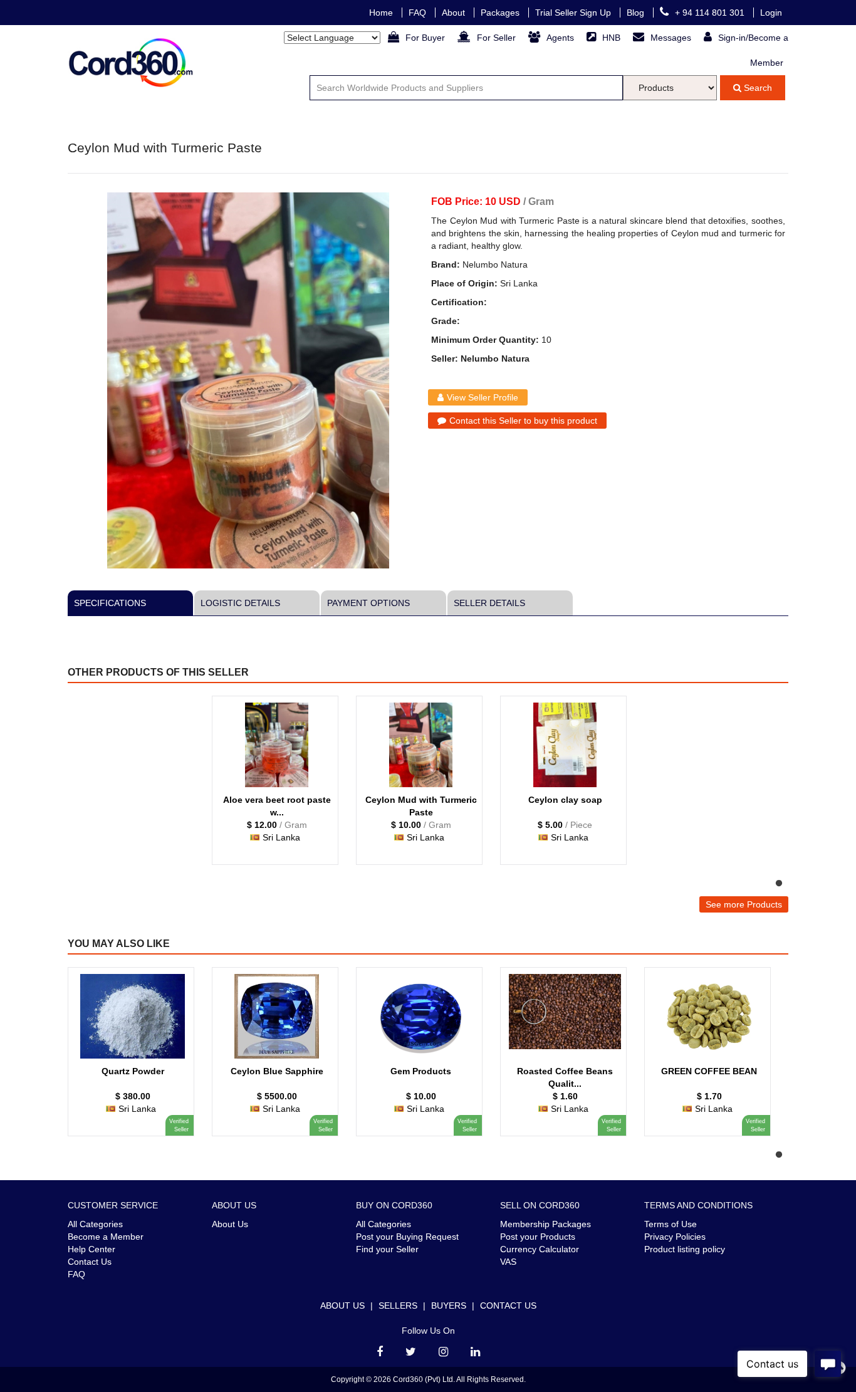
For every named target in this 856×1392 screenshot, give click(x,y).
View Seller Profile (482, 397)
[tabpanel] (281, 786)
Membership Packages (545, 1224)
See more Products (744, 904)
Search (756, 88)
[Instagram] (443, 1352)
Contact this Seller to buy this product (523, 421)
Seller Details (489, 603)
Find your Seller (387, 1249)
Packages (501, 13)
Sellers (397, 1305)
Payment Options (368, 603)
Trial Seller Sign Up (574, 13)
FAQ (419, 13)
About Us (230, 1224)
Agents (561, 38)
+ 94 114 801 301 (711, 13)
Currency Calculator (539, 1249)
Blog (637, 13)
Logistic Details (240, 603)
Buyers (448, 1305)
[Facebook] (380, 1352)
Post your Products (537, 1237)
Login (771, 13)
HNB (612, 38)
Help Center (91, 1249)
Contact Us (90, 1262)
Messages (672, 38)
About (454, 13)
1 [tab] (779, 883)
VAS (508, 1262)
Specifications (110, 603)
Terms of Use (670, 1224)
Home (382, 13)
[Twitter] (410, 1352)
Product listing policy (684, 1249)
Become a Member (106, 1237)
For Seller (497, 38)
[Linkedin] (475, 1352)
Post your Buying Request (407, 1237)
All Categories (95, 1224)
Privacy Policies (675, 1237)
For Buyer (426, 38)
